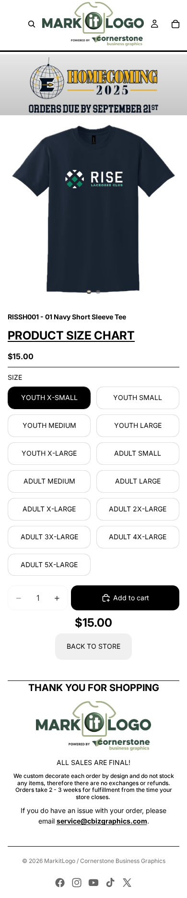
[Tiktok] (110, 882)
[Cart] (175, 24)
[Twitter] (127, 882)
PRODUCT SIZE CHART (71, 335)
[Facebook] (60, 882)
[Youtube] (93, 882)
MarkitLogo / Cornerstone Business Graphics (104, 860)
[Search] (31, 24)
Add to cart (131, 598)
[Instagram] (76, 882)
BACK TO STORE (93, 646)
